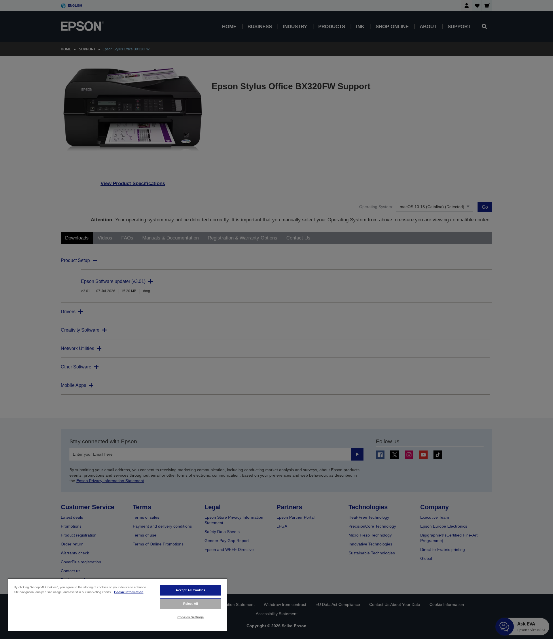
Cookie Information (128, 592)
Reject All (190, 603)
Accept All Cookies (190, 590)
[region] (117, 604)
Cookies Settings (190, 617)
